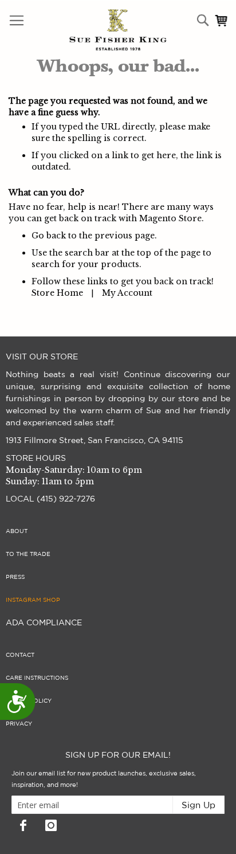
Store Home (57, 293)
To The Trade (28, 554)
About (16, 531)
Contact (20, 655)
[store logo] (93, 29)
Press (15, 577)
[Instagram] (51, 825)
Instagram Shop (33, 600)
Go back (49, 235)
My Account (127, 293)
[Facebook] (22, 825)
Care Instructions (37, 678)
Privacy (19, 724)
